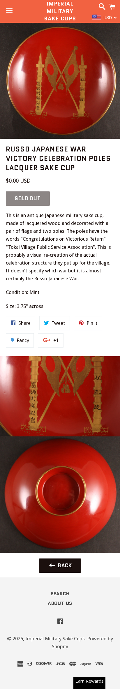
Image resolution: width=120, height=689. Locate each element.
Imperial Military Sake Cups (60, 11)
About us (60, 603)
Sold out (28, 198)
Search (60, 593)
